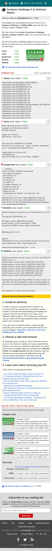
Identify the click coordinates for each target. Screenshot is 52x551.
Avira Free (41, 330)
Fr (37, 534)
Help (30, 523)
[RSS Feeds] (32, 540)
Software (15, 3)
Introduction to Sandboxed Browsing (18, 386)
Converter (38, 3)
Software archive (42, 523)
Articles (26, 3)
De (41, 534)
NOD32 (21, 332)
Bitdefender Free (10, 332)
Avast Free (22, 330)
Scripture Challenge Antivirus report (28, 467)
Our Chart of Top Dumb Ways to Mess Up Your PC (24, 374)
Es (45, 534)
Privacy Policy (27, 534)
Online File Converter (26, 527)
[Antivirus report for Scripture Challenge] (35, 61)
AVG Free (32, 330)
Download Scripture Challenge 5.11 (19, 486)
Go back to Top (27, 545)
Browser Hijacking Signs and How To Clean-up (22, 393)
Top (12, 523)
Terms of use (12, 534)
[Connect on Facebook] (18, 540)
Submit (4, 523)
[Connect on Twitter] (25, 540)
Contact (21, 523)
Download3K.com (28, 530)
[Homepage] (6, 3)
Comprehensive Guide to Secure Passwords (21, 395)
